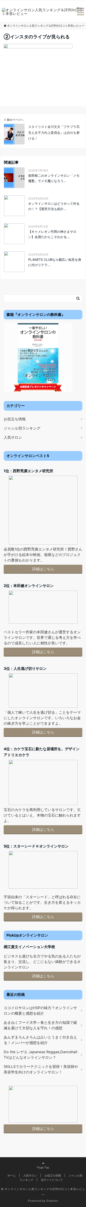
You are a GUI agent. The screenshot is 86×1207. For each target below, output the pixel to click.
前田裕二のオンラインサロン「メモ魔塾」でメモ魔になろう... (54, 178)
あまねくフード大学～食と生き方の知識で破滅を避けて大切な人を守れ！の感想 (40, 1025)
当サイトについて (52, 1180)
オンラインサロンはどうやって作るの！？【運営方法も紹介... (54, 206)
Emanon (52, 1200)
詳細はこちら (43, 569)
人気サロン (13, 437)
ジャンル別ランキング (22, 428)
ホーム (11, 1175)
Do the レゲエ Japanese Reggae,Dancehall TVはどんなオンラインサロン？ (40, 1055)
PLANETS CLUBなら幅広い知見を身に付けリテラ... (54, 262)
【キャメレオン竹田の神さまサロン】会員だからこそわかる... (52, 234)
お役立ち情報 (15, 419)
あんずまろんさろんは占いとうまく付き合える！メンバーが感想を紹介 (40, 1040)
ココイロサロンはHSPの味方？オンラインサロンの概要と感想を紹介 (40, 1010)
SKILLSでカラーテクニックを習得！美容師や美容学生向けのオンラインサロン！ (41, 1069)
